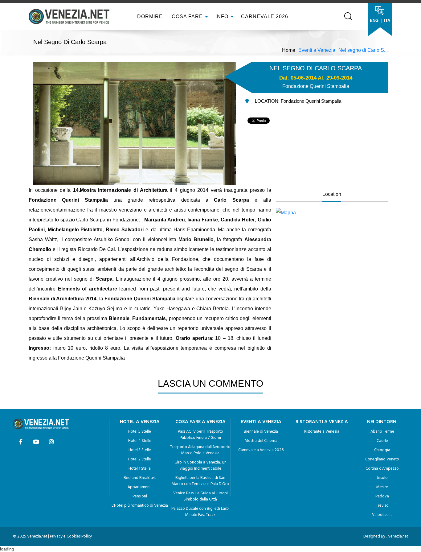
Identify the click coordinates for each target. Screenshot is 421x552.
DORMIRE (149, 16)
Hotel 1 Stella (140, 468)
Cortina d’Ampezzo (382, 468)
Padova (382, 496)
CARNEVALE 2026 (264, 16)
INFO (222, 16)
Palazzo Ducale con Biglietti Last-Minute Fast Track (200, 511)
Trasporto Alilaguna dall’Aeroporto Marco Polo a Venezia (200, 450)
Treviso (382, 505)
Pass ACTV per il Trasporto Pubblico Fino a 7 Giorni (200, 434)
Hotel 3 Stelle (140, 450)
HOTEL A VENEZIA (140, 422)
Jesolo (382, 478)
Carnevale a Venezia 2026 (261, 450)
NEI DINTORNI (382, 422)
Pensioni (140, 496)
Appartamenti (140, 487)
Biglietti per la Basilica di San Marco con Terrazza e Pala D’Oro (200, 481)
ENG (374, 20)
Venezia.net (398, 536)
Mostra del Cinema (261, 441)
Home (288, 50)
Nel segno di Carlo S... (363, 50)
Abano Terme (382, 431)
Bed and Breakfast (140, 478)
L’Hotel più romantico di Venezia (140, 505)
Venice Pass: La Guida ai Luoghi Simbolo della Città (200, 496)
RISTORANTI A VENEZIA (322, 422)
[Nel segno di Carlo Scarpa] (332, 213)
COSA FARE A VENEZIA (200, 422)
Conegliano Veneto (382, 459)
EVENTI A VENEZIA (261, 422)
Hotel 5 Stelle (139, 431)
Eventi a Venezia (316, 50)
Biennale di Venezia (261, 431)
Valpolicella (382, 515)
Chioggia (382, 450)
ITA (387, 20)
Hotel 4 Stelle (139, 441)
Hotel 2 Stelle (139, 459)
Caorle (382, 441)
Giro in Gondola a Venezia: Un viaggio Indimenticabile (200, 465)
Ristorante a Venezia (321, 431)
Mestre (382, 487)
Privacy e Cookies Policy (71, 536)
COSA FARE (187, 16)
